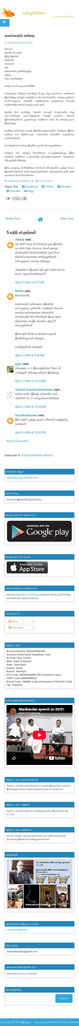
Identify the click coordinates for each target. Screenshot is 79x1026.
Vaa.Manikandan (26, 415)
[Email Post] (7, 198)
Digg (30, 191)
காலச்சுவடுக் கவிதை (20, 36)
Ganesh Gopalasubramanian (34, 389)
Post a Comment (17, 441)
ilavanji (19, 239)
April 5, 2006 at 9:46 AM (29, 355)
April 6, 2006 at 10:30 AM (30, 406)
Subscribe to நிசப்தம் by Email (22, 973)
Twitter (49, 186)
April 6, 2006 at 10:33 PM (30, 432)
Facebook (31, 186)
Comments (17, 627)
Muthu (19, 291)
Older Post (66, 218)
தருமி (18, 364)
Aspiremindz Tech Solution (63, 1022)
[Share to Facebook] (25, 198)
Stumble (14, 191)
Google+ (66, 186)
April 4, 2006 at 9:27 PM (29, 282)
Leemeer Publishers (17, 930)
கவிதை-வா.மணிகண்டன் (21, 180)
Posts (14, 621)
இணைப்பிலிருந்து (30, 594)
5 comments (45, 180)
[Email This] (14, 198)
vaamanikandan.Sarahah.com (22, 477)
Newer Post (13, 218)
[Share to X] (21, 198)
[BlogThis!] (18, 198)
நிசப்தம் (26, 1022)
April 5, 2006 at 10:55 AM (30, 381)
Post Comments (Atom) (37, 455)
